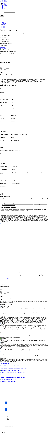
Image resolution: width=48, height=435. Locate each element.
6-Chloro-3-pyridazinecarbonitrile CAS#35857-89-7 (12, 377)
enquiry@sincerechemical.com (10, 407)
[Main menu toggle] (2, 16)
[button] (1, 13)
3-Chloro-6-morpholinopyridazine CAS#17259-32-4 (12, 372)
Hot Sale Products (4, 363)
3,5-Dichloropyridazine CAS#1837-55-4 (9, 381)
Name (6, 416)
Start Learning (2, 27)
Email (6, 418)
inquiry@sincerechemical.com (10, 278)
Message (6, 424)
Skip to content (3, 0)
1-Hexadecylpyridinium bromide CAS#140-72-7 (11, 384)
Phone (6, 420)
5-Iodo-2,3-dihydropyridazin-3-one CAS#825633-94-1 (13, 368)
